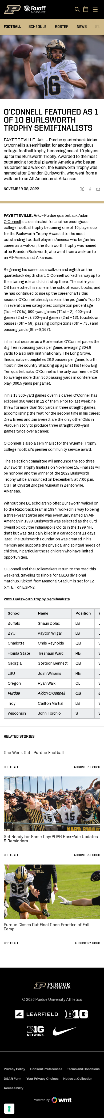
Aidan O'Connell (51, 693)
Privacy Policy (14, 1069)
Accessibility (13, 1088)
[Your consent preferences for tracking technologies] (9, 1109)
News (82, 27)
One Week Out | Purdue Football (34, 753)
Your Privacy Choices (42, 1079)
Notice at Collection (77, 1079)
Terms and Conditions (83, 1069)
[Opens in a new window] (36, 1014)
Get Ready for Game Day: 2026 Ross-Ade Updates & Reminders (51, 839)
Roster (62, 27)
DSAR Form (13, 1079)
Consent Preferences (46, 1069)
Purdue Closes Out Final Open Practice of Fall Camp (46, 927)
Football (11, 767)
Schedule (37, 27)
